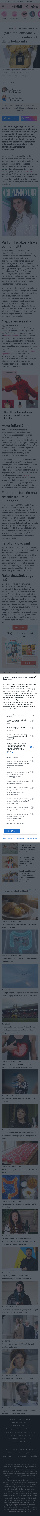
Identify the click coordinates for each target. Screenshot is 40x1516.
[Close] (36, 678)
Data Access (20, 838)
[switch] (31, 721)
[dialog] (20, 758)
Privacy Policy (32, 838)
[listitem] (20, 715)
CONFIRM (12, 831)
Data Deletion (7, 838)
